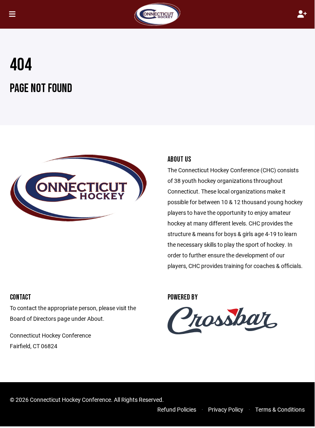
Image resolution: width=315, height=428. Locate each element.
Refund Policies (176, 409)
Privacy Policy (225, 409)
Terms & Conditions (280, 409)
